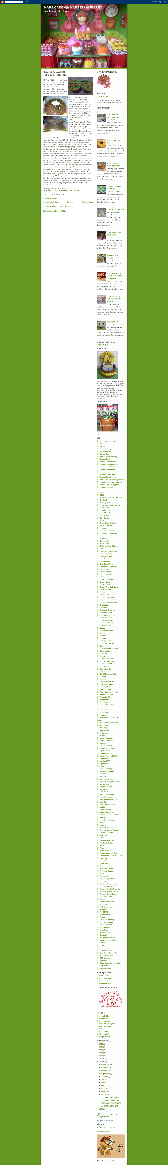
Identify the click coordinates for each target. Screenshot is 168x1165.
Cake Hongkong (106, 554)
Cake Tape (104, 559)
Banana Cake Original (108, 477)
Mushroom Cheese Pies (109, 815)
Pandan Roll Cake (106, 843)
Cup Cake (103, 654)
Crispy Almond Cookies (109, 648)
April (103, 1088)
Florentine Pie (105, 697)
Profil (98, 1113)
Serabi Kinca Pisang (107, 937)
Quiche (102, 899)
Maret (103, 1091)
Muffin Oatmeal (105, 810)
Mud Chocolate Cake (107, 804)
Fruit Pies (103, 707)
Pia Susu (103, 861)
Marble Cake (104, 784)
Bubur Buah (104, 536)
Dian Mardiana (104, 1019)
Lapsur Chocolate (106, 741)
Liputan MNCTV (106, 753)
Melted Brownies (106, 797)
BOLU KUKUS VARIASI (115, 209)
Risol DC (103, 909)
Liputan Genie (105, 751)
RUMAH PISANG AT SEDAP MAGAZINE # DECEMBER (115, 275)
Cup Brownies (105, 651)
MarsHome (104, 792)
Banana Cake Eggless (108, 469)
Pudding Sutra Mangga (108, 894)
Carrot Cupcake (106, 572)
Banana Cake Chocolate (109, 464)
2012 (101, 1050)
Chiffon (102, 592)
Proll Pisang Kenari (107, 879)
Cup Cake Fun (104, 981)
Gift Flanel (104, 712)
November (105, 1068)
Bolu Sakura (104, 518)
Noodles (103, 825)
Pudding (103, 881)
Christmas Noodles (107, 623)
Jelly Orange (104, 725)
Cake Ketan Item (106, 556)
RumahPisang (105, 927)
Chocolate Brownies (107, 610)
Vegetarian (104, 966)
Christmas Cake (106, 618)
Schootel (103, 935)
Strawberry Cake (106, 950)
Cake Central (104, 976)
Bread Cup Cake (106, 526)
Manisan (103, 776)
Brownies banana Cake (108, 531)
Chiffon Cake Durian (107, 597)
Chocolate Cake (106, 613)
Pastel (102, 845)
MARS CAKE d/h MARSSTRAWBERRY (73, 7)
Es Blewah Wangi (106, 684)
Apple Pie (103, 444)
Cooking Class (105, 641)
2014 (101, 1044)
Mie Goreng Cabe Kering (109, 799)
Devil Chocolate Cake (108, 674)
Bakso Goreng (105, 449)
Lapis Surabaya (106, 738)
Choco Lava (104, 605)
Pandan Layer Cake (107, 840)
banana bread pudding (108, 457)
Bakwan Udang (105, 451)
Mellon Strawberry (107, 794)
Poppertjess (104, 876)
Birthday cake (105, 503)
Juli (103, 1079)
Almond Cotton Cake (108, 441)
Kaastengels (104, 730)
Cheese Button (105, 582)
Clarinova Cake (105, 625)
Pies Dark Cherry (106, 868)
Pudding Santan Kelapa (109, 891)
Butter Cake (104, 544)
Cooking (103, 638)
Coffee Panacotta (106, 631)
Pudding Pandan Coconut (110, 889)
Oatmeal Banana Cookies (109, 830)
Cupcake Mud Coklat (107, 661)
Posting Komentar (50, 198)
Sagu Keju (104, 930)
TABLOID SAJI (112, 322)
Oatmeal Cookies (106, 833)
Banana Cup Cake (106, 487)
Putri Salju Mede (106, 897)
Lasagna (103, 743)
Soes (102, 945)
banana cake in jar (107, 472)
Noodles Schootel (106, 828)
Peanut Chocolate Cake (108, 853)
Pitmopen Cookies (107, 871)
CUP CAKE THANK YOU (110, 1100)
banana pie (104, 490)
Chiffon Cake (105, 595)
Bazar (102, 492)
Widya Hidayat (104, 1037)
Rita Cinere (103, 1031)
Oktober (104, 1071)
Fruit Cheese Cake (107, 705)
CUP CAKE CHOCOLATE (110, 1097)
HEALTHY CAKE (103, 97)
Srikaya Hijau (105, 948)
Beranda (70, 202)
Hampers (103, 715)
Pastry (102, 848)
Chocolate (103, 608)
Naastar (103, 817)
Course (102, 646)
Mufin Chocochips (107, 812)
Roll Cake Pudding (107, 920)
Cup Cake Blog (105, 978)
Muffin (102, 807)
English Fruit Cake (107, 682)
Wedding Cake (105, 968)
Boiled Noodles (106, 513)
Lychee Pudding (106, 769)
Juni (103, 1082)
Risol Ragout (105, 914)
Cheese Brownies (106, 579)
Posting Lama (87, 202)
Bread (102, 520)
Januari (104, 1094)
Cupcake (103, 656)
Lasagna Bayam (106, 746)
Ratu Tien (103, 1029)
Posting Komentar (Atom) (61, 206)
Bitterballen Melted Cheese (110, 505)
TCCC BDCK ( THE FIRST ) (111, 1103)
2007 (101, 1109)
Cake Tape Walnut (106, 564)
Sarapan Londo (106, 932)
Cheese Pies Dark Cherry (109, 587)
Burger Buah (104, 541)
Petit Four (103, 858)
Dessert (103, 671)
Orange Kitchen (105, 1026)
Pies (101, 866)
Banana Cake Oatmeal (108, 474)
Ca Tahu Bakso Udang (108, 546)
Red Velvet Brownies (107, 902)
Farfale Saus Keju (106, 695)
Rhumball (103, 904)
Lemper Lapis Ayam (107, 748)
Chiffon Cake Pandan (108, 600)
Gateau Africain (106, 710)
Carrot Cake (104, 569)
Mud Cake (103, 802)
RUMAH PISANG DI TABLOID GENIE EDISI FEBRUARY (115, 117)
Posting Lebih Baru (50, 202)
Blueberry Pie (105, 510)
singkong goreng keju (108, 940)
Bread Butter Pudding (108, 523)
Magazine (103, 774)
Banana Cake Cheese (108, 462)
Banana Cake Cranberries (109, 467)
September (105, 1074)
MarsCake (103, 789)
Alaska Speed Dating (105, 1132)
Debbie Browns (105, 983)
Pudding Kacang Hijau (108, 884)
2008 (101, 1062)
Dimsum (103, 677)
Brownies (103, 528)
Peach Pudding (106, 851)
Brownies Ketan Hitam (108, 533)
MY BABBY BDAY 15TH (109, 1106)
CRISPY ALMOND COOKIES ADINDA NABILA (114, 298)
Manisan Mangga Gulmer (109, 781)
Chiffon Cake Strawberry (109, 602)
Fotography (104, 700)
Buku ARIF (104, 538)
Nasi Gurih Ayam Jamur (109, 820)
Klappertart (104, 733)
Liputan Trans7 (105, 764)
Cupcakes (103, 666)
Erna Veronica (104, 1021)
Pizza (102, 874)
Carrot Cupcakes (106, 574)
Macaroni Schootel (107, 771)
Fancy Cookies (105, 689)
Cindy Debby (104, 1016)
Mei (103, 1085)
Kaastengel (104, 728)
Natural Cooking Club (107, 1024)
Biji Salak (103, 500)
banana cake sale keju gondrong (112, 480)
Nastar (102, 822)
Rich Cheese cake (106, 907)
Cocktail (103, 628)
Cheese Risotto (105, 590)
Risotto (102, 917)
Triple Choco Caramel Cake (68, 190)
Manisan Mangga (106, 779)
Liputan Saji (104, 758)
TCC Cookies (105, 958)
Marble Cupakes (106, 787)
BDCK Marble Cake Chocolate (111, 497)
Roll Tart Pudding (106, 922)
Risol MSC (104, 912)
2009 (101, 1059)
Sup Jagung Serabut (107, 955)
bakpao (102, 446)
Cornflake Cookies (107, 643)
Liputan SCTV (105, 761)
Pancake (103, 838)
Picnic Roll (104, 863)
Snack (102, 943)
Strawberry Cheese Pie (108, 953)
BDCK (50, 190)
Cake (55, 190)
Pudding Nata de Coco (108, 886)
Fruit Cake (104, 702)
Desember (105, 1065)
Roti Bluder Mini (106, 925)
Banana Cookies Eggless (109, 485)
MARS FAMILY (102, 345)
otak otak (103, 835)
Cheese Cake (105, 584)
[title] (111, 1116)
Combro (103, 633)
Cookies (103, 636)
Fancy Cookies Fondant (109, 692)
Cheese (102, 577)
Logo (102, 766)
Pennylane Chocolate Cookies (111, 856)
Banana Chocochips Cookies (111, 482)
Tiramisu (103, 961)
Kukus (102, 735)
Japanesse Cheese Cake (109, 723)
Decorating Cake (106, 669)
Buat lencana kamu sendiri (105, 1120)
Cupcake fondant (106, 659)
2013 (101, 1047)
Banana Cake (105, 459)
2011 (101, 1053)
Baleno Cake (104, 454)
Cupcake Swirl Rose (107, 664)
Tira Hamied (104, 1034)
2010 (101, 1056)
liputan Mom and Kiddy (109, 756)
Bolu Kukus (104, 515)
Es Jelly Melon (105, 687)
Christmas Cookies (107, 620)
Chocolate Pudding (107, 615)
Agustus (104, 1077)
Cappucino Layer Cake (108, 567)
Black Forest (104, 508)
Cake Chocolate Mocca (108, 551)
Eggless (103, 679)
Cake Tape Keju (106, 561)
